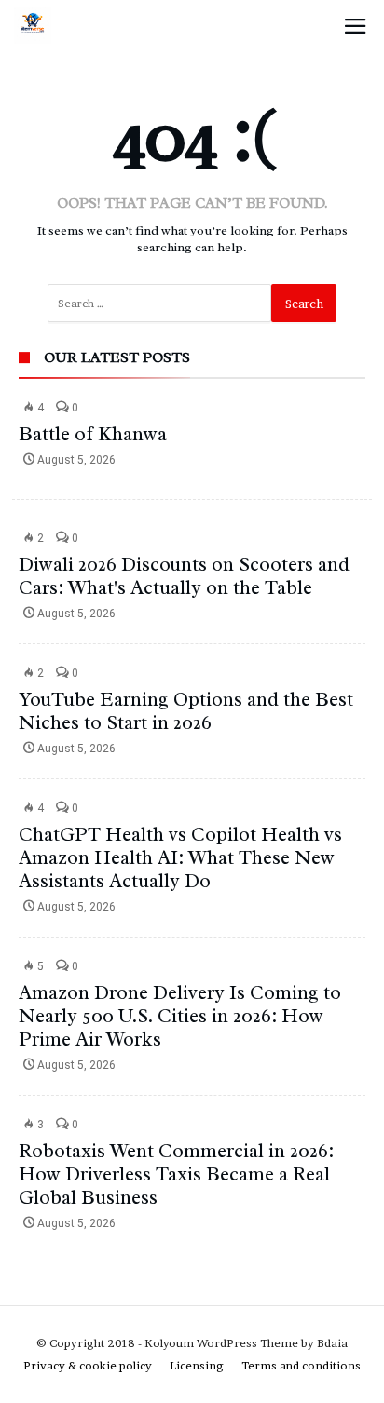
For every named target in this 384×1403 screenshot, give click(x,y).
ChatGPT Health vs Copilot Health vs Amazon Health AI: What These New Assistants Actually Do (180, 857)
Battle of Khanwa (93, 434)
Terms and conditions (301, 1365)
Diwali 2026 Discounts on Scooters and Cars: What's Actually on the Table (184, 576)
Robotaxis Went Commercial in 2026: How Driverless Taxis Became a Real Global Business (176, 1174)
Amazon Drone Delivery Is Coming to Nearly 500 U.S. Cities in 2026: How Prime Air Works (180, 1015)
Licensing (197, 1365)
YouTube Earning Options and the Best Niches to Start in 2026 (186, 711)
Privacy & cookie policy (87, 1365)
